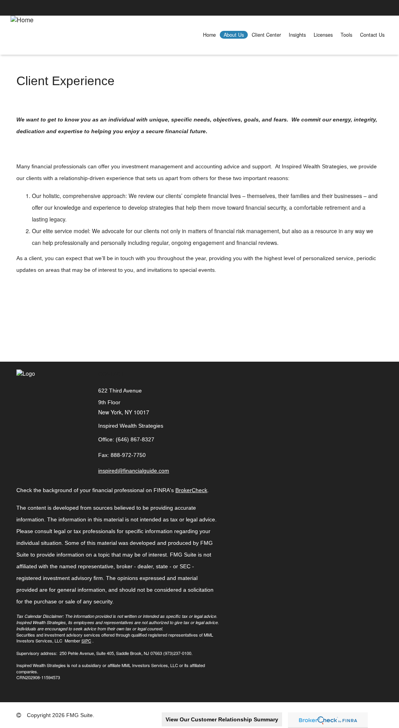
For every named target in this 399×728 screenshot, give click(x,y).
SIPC (86, 640)
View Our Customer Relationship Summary (222, 719)
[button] (234, 35)
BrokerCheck (191, 490)
